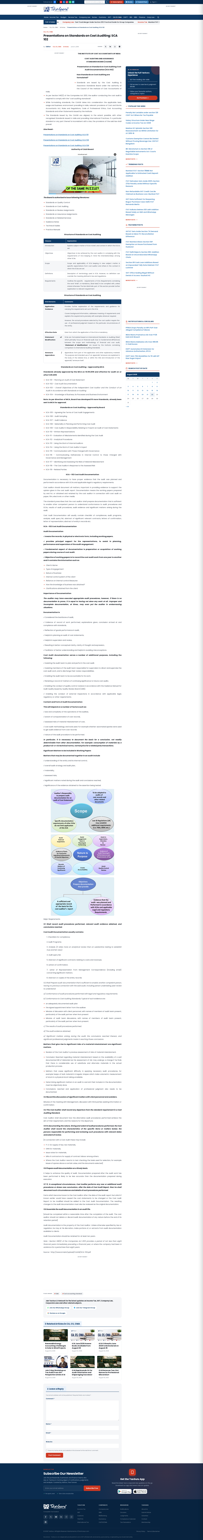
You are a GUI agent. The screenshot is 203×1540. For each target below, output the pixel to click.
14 (147, 391)
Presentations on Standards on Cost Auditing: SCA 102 (80, 37)
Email (48, 1433)
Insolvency (102, 1519)
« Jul (127, 406)
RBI (131, 17)
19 (138, 395)
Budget (63, 17)
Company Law (84, 17)
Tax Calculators (125, 1522)
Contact (144, 1519)
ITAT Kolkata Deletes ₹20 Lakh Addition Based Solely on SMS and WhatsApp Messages (142, 212)
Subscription (117, 2)
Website (49, 1442)
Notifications (124, 1509)
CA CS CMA (117, 17)
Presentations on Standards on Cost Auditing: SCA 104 (66, 145)
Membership (146, 1522)
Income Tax (54, 17)
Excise (94, 17)
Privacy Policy (140, 1531)
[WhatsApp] (70, 2)
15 (152, 391)
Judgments (124, 1516)
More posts (130, 159)
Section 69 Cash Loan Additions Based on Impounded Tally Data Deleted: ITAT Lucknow (142, 265)
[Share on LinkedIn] (110, 47)
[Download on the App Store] (140, 1491)
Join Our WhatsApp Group (59, 1308)
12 (138, 391)
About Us (145, 1509)
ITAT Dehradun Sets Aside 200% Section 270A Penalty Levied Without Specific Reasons (142, 183)
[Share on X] (106, 47)
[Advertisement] (32, 39)
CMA (57, 1294)
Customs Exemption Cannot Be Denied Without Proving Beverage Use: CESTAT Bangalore (142, 141)
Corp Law (150, 17)
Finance (142, 17)
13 (142, 391)
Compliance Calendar (128, 1519)
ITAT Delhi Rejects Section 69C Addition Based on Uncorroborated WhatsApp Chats (142, 254)
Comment (50, 1399)
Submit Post (142, 2)
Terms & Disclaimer (153, 1531)
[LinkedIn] (64, 2)
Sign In (154, 2)
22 (152, 395)
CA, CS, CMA (53, 27)
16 (157, 391)
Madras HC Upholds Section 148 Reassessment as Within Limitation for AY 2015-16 (142, 131)
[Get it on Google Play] (125, 1491)
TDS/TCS (80, 1519)
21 (147, 395)
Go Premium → (143, 98)
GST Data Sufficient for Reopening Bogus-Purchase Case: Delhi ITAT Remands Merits (140, 202)
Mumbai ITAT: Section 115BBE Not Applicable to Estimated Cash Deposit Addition (103, 22)
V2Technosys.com (83, 1531)
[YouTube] (61, 2)
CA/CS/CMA (103, 1522)
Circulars (123, 1512)
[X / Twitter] (58, 2)
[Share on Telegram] (119, 47)
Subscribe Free (92, 1488)
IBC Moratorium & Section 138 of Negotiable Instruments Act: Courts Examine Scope (141, 151)
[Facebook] (54, 2)
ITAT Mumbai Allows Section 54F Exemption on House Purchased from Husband (141, 244)
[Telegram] (73, 2)
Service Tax (72, 17)
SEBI (135, 17)
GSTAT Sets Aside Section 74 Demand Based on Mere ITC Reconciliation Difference (142, 234)
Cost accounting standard (73, 1294)
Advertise (145, 1516)
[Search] (106, 2)
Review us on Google (57, 1313)
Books (130, 2)
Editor (48, 47)
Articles (62, 27)
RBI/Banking (103, 1516)
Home (46, 17)
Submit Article (146, 1512)
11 (133, 391)
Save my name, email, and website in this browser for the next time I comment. (73, 1450)
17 (128, 395)
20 (142, 395)
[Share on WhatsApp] (115, 47)
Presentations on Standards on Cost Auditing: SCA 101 (65, 134)
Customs (102, 17)
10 (128, 391)
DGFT (125, 17)
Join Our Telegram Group (85, 1308)
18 (133, 395)
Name (48, 1424)
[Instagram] (67, 2)
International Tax (83, 1522)
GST (109, 17)
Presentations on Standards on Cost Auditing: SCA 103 (66, 140)
